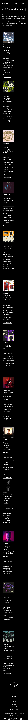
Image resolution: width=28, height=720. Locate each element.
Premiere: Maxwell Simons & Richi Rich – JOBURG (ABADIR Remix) (8, 50)
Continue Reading (7, 77)
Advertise (14, 699)
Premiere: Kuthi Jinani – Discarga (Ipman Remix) (8, 649)
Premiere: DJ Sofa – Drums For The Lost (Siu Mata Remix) (8, 98)
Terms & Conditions (14, 707)
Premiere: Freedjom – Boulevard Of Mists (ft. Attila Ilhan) (8, 149)
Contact (14, 701)
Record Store (14, 709)
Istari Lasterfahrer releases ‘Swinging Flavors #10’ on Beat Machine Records (8, 447)
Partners (14, 704)
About (14, 696)
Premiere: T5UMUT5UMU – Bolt (8, 346)
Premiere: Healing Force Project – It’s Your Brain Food (8, 599)
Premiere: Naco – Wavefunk (8, 247)
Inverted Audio (10, 3)
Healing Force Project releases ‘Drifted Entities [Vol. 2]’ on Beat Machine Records (8, 551)
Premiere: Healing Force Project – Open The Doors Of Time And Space (8, 200)
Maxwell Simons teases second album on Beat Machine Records (8, 396)
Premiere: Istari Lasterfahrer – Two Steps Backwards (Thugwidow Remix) (8, 499)
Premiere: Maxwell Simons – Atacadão (8, 297)
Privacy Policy (14, 715)
